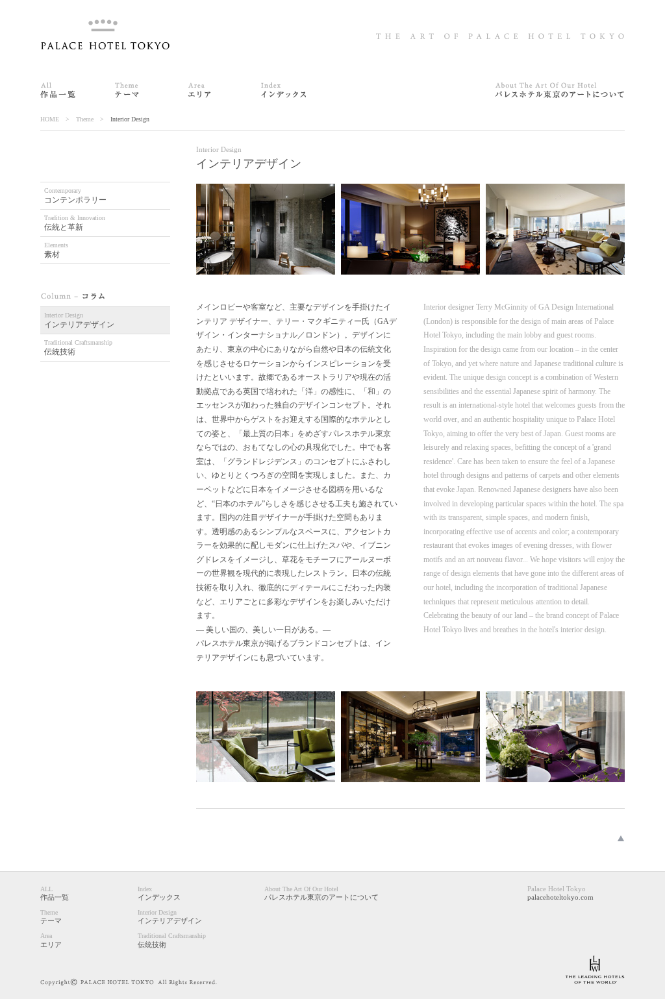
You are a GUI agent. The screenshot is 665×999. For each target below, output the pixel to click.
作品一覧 (54, 893)
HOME (49, 119)
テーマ (51, 916)
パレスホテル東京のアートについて (321, 893)
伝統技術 (78, 347)
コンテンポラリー (75, 195)
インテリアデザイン (79, 320)
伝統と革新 (74, 223)
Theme (85, 119)
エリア (51, 940)
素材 (56, 250)
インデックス (159, 893)
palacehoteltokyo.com (560, 893)
